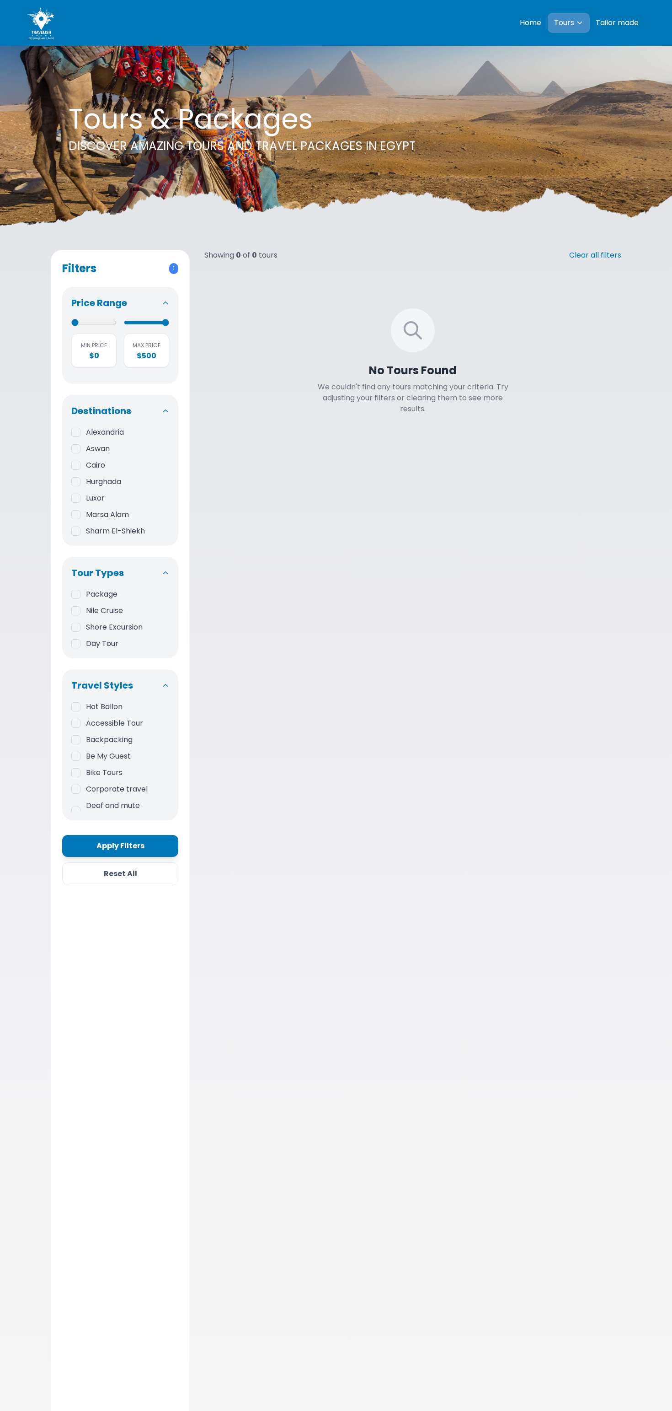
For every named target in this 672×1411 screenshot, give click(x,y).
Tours (564, 22)
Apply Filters (120, 845)
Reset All (120, 873)
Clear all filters (595, 255)
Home (530, 22)
